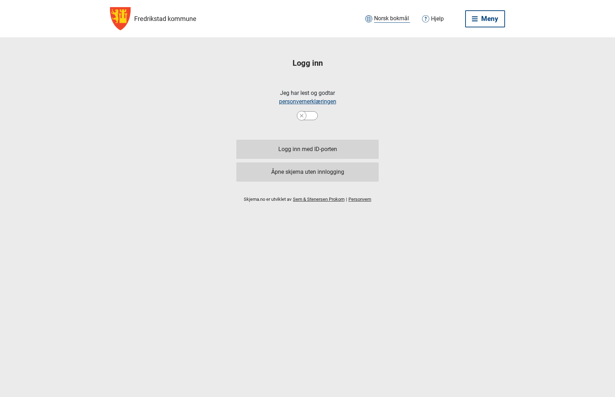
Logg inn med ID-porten (307, 149)
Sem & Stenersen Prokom (319, 199)
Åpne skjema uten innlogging (307, 171)
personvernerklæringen (307, 101)
